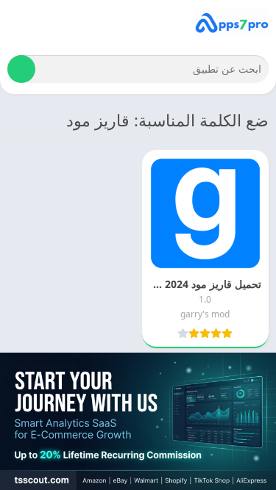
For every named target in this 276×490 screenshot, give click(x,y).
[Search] (21, 69)
